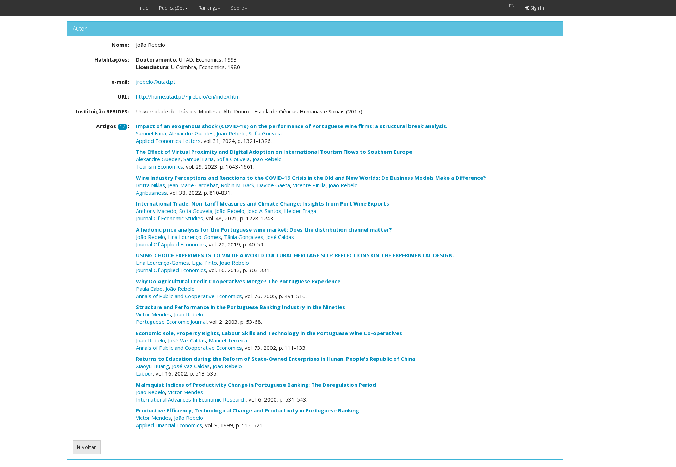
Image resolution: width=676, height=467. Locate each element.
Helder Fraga (300, 210)
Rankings (208, 8)
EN (512, 5)
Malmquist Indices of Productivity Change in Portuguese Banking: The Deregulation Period (256, 384)
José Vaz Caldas (187, 340)
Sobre (237, 8)
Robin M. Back (237, 185)
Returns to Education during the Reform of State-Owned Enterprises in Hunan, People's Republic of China (275, 358)
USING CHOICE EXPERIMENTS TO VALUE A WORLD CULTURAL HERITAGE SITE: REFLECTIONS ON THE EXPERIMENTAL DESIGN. (295, 255)
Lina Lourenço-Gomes (194, 236)
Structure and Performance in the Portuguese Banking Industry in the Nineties (240, 306)
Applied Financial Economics (169, 425)
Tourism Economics (159, 166)
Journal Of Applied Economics (171, 244)
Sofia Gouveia (265, 133)
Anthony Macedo (156, 210)
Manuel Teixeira (228, 340)
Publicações (171, 8)
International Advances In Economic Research (191, 399)
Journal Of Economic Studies (169, 218)
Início (143, 8)
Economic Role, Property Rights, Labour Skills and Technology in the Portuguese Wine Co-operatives (269, 332)
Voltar (88, 446)
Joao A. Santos (264, 210)
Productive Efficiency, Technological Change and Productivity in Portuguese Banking (247, 410)
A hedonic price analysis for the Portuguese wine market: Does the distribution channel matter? (264, 229)
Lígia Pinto (204, 262)
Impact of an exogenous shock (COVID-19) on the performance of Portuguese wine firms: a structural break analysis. (291, 126)
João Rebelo (231, 133)
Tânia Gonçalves (243, 236)
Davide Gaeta (273, 185)
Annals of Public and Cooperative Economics (189, 295)
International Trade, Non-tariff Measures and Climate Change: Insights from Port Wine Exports (262, 203)
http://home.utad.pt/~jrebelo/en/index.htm (188, 96)
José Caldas (280, 236)
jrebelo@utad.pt (155, 81)
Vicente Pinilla (309, 185)
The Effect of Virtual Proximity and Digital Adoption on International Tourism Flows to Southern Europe (274, 151)
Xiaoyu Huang (152, 366)
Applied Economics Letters (168, 140)
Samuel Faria (151, 133)
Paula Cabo (149, 288)
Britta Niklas (150, 185)
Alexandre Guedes (191, 133)
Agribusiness (151, 192)
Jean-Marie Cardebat (193, 185)
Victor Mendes (153, 314)
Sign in (536, 8)
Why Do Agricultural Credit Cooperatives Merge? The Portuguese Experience (238, 281)
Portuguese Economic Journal (171, 321)
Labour (144, 373)
